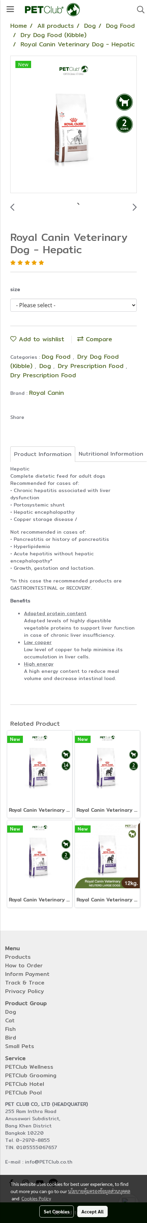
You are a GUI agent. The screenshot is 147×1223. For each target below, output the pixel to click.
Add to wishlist (40, 339)
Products (18, 957)
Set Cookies (56, 1211)
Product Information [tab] (42, 454)
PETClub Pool (23, 1092)
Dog (46, 366)
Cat (10, 1020)
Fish (10, 1029)
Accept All (92, 1211)
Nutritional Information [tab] (111, 453)
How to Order (24, 965)
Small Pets (19, 1046)
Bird (10, 1037)
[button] (138, 9)
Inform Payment (27, 974)
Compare (97, 339)
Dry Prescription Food (92, 366)
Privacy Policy (24, 991)
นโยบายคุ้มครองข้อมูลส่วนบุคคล (99, 1191)
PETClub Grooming (30, 1075)
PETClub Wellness (29, 1067)
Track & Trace (24, 982)
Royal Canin (46, 393)
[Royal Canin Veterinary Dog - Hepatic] (73, 124)
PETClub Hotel (24, 1084)
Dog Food (57, 357)
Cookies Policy (36, 1198)
